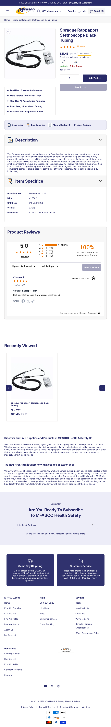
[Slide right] (102, 388)
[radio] (55, 245)
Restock (8, 675)
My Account (10, 635)
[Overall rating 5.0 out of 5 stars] (67, 47)
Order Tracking (47, 624)
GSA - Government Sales (87, 633)
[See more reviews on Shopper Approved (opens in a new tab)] (33, 301)
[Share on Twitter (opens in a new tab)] (28, 301)
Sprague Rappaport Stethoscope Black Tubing (35, 20)
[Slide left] (9, 388)
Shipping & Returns (69, 707)
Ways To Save (82, 619)
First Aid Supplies (12, 608)
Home (7, 20)
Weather (86, 707)
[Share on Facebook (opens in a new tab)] (23, 301)
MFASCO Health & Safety (52, 701)
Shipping (63, 57)
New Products (82, 608)
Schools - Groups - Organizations (84, 626)
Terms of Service (47, 707)
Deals (78, 603)
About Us (8, 629)
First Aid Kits (10, 613)
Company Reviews (13, 669)
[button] (39, 11)
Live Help (44, 608)
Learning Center (12, 624)
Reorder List (10, 659)
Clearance (80, 613)
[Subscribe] (91, 525)
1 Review (81, 46)
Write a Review (91, 267)
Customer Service (48, 619)
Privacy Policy (28, 707)
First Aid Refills (11, 619)
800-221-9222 (47, 603)
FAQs (42, 613)
